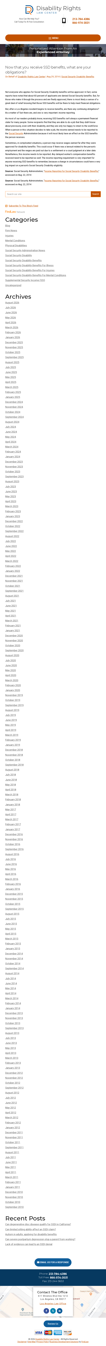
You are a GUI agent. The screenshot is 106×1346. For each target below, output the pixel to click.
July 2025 (10, 367)
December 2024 (14, 402)
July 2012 (10, 1097)
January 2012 (12, 1127)
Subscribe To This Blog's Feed (23, 206)
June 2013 (11, 1043)
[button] (53, 38)
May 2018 (10, 784)
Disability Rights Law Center (31, 76)
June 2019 (11, 720)
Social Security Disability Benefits (77, 76)
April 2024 (10, 441)
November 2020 (14, 640)
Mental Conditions (15, 240)
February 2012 (13, 1122)
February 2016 (13, 884)
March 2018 (11, 794)
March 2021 (11, 620)
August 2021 (12, 595)
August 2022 (12, 536)
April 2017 (10, 814)
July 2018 (10, 774)
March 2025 (11, 387)
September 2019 (14, 705)
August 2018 (12, 769)
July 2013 (10, 1038)
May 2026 (10, 317)
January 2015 (12, 948)
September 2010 (14, 1207)
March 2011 (11, 1177)
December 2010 (14, 1192)
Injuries (9, 235)
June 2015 (11, 923)
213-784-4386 (81, 19)
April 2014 (10, 993)
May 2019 (10, 725)
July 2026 (10, 307)
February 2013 (13, 1062)
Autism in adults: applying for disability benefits (31, 1234)
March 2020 (11, 680)
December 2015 (14, 893)
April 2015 (10, 933)
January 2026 (12, 337)
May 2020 (10, 670)
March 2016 (11, 879)
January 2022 (12, 571)
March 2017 (11, 819)
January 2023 (12, 516)
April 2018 (10, 789)
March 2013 (11, 1058)
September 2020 (14, 650)
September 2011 (14, 1147)
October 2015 (12, 904)
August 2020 (12, 655)
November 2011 (14, 1137)
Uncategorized (13, 285)
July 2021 (10, 600)
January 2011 (12, 1187)
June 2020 (11, 665)
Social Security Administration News (25, 250)
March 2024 (11, 446)
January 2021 (12, 630)
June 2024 (11, 431)
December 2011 (14, 1132)
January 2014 (12, 1008)
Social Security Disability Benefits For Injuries (30, 270)
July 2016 (10, 859)
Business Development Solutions (64, 1342)
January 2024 (12, 456)
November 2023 (14, 466)
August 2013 (12, 1033)
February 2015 (13, 943)
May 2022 (10, 551)
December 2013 (14, 1013)
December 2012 (14, 1072)
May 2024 (10, 436)
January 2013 (12, 1067)
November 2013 (14, 1018)
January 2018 (12, 804)
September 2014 (14, 968)
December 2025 (14, 342)
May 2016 (10, 869)
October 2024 (12, 412)
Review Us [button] (53, 1324)
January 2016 (12, 889)
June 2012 (11, 1102)
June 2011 (11, 1162)
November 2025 (14, 347)
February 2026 (13, 332)
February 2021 (13, 625)
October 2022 (12, 526)
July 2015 (10, 918)
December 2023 (14, 461)
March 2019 (11, 735)
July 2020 (10, 660)
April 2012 (10, 1112)
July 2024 (10, 426)
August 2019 (12, 710)
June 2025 (11, 372)
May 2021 (10, 610)
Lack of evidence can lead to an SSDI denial (28, 1244)
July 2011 (10, 1157)
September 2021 (14, 590)
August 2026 (12, 302)
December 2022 (14, 521)
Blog (7, 225)
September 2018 (14, 764)
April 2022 (10, 556)
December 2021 (14, 575)
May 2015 (10, 928)
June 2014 (11, 983)
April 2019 (10, 730)
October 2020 (12, 645)
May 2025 (10, 377)
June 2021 (11, 605)
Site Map (32, 1342)
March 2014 (11, 998)
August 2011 (12, 1152)
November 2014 (14, 958)
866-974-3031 (81, 22)
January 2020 (12, 690)
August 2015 (12, 913)
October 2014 (12, 963)
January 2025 (12, 397)
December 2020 (14, 635)
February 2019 (13, 739)
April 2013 (10, 1053)
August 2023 (12, 481)
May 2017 (10, 809)
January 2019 (12, 744)
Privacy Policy (43, 1342)
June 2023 (11, 491)
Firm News (11, 230)
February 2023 (13, 511)
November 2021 (14, 580)
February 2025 (13, 392)
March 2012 (11, 1117)
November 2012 (14, 1077)
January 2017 (12, 829)
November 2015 (14, 898)
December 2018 (14, 749)
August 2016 (12, 854)
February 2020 (13, 685)
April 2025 (10, 382)
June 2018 (11, 779)
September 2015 (14, 908)
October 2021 (12, 585)
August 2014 (12, 973)
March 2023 (11, 506)
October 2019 (12, 700)
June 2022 (11, 546)
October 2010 (12, 1202)
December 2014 (14, 953)
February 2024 (13, 451)
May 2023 (10, 496)
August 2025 (12, 362)
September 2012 (14, 1087)
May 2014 (10, 988)
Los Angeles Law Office (53, 1303)
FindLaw (85, 1342)
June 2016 (11, 864)
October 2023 (12, 471)
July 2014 (10, 978)
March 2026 (11, 327)
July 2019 (10, 715)
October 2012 (12, 1082)
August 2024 (12, 421)
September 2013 (14, 1028)
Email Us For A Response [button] (54, 1262)
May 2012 (10, 1107)
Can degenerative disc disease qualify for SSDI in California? (38, 1224)
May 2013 (10, 1048)
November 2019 (14, 695)
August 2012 (12, 1092)
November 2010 (14, 1197)
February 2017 (13, 824)
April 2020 (10, 675)
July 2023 (10, 486)
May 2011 (10, 1167)
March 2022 (11, 561)
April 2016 (10, 874)
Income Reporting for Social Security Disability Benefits (71, 171)
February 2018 (13, 799)
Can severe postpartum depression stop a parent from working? (40, 1239)
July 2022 (10, 541)
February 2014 (13, 1003)
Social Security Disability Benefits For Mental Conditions (35, 275)
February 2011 (13, 1182)
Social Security (16, 133)
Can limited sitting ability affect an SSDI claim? (30, 1229)
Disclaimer (22, 1342)
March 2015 (11, 938)
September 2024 (14, 416)
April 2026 (10, 322)
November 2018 (14, 754)
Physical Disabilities (16, 245)
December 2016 (14, 834)
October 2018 (12, 759)
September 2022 (14, 531)
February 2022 (13, 566)
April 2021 (10, 615)
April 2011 (10, 1172)
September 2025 (14, 357)
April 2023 (10, 501)
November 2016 (14, 839)
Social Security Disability (18, 255)
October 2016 (12, 844)
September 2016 (14, 849)
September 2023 (14, 476)
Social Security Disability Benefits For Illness (29, 265)
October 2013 (12, 1023)
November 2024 (14, 406)
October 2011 (12, 1142)
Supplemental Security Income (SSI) (25, 280)
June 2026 (11, 312)
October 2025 (12, 352)
